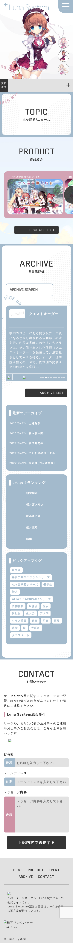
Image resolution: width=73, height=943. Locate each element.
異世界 (16, 613)
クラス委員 (19, 620)
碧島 (35, 620)
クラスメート (21, 635)
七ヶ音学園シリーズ (25, 584)
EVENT (54, 869)
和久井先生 (36, 443)
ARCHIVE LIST (52, 393)
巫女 (46, 606)
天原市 (35, 627)
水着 (15, 627)
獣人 (15, 591)
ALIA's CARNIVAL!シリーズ (31, 599)
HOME (18, 869)
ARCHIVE (26, 876)
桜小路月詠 (33, 516)
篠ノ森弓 (32, 527)
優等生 (47, 584)
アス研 (44, 613)
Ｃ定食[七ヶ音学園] (42, 462)
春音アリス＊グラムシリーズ (31, 577)
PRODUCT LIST (42, 230)
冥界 (57, 620)
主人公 (30, 613)
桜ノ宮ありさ (35, 504)
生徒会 (33, 606)
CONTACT (46, 876)
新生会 (16, 570)
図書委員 (18, 606)
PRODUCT (36, 869)
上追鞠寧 (34, 423)
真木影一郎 (36, 433)
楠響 (29, 538)
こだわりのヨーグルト (43, 452)
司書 (46, 620)
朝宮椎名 (32, 493)
